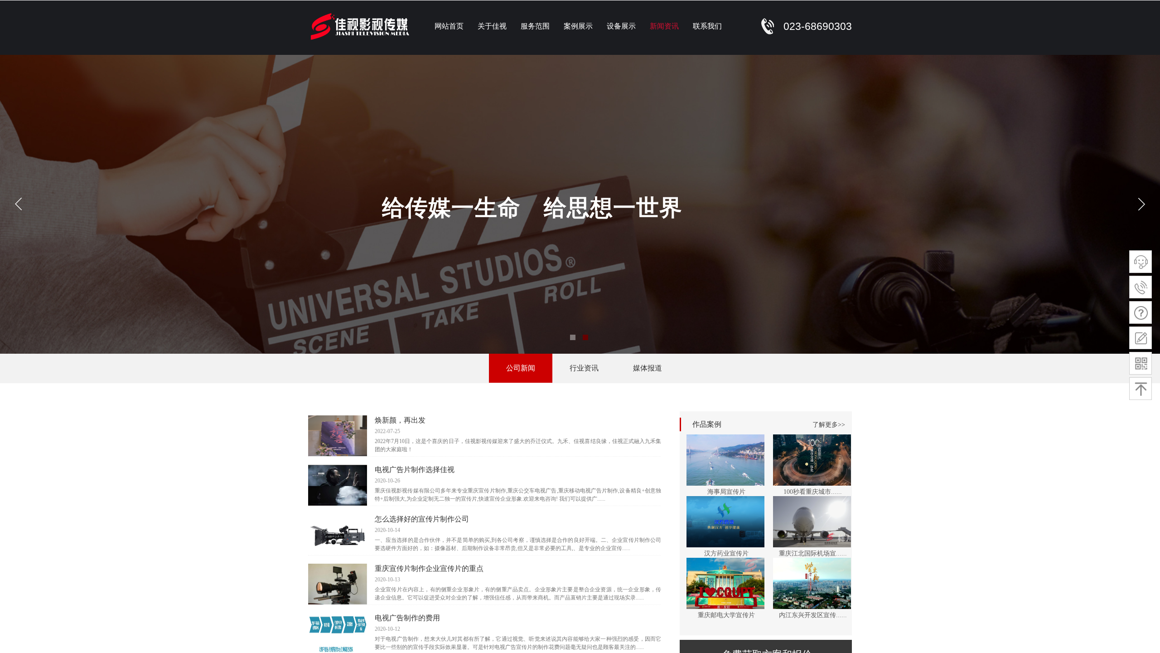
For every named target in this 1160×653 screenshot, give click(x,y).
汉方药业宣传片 (726, 553)
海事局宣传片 (726, 491)
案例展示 (578, 26)
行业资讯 (584, 368)
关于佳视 (492, 26)
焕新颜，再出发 (400, 420)
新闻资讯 (664, 26)
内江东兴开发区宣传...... (813, 615)
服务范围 (535, 26)
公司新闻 (520, 368)
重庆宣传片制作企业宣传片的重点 (429, 568)
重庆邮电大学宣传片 (726, 615)
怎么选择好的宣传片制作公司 (422, 519)
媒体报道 (647, 368)
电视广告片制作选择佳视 (414, 469)
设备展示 (621, 26)
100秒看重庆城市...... (812, 491)
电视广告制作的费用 (407, 618)
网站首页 (449, 26)
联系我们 (707, 26)
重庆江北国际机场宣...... (813, 553)
